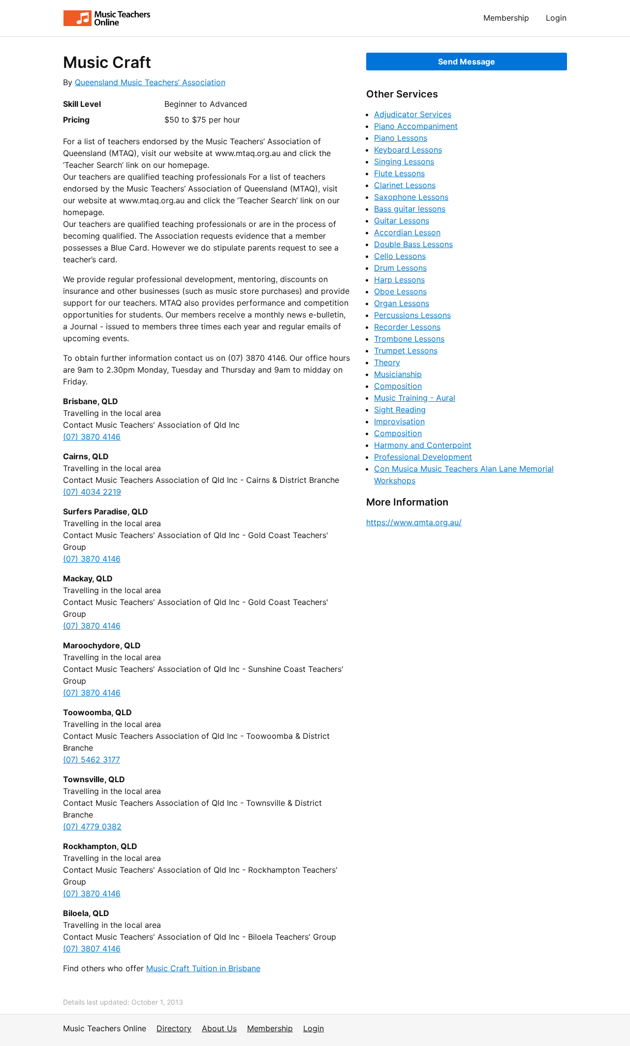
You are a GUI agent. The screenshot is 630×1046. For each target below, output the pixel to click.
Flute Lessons (399, 173)
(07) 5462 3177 (91, 759)
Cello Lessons (400, 256)
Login (556, 18)
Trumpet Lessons (406, 350)
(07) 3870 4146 (92, 437)
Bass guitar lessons (409, 209)
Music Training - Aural (414, 398)
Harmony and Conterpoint (423, 445)
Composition (398, 386)
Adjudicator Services (412, 114)
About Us (219, 1028)
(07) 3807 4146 (92, 948)
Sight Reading (400, 409)
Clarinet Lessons (405, 185)
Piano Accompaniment (416, 126)
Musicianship (398, 374)
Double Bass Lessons (413, 244)
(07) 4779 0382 (92, 826)
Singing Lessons (404, 161)
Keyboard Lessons (408, 150)
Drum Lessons (400, 268)
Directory (174, 1028)
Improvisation (399, 421)
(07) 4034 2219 (92, 492)
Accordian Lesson (407, 232)
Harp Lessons (399, 280)
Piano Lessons (400, 138)
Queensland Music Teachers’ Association (150, 82)
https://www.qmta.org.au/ (414, 522)
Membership (506, 18)
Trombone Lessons (409, 339)
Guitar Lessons (401, 220)
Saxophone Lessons (411, 197)
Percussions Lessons (412, 315)
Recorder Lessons (407, 327)
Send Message (466, 61)
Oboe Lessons (400, 291)
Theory (387, 362)
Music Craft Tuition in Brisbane (203, 968)
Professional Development (423, 457)
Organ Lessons (401, 303)
